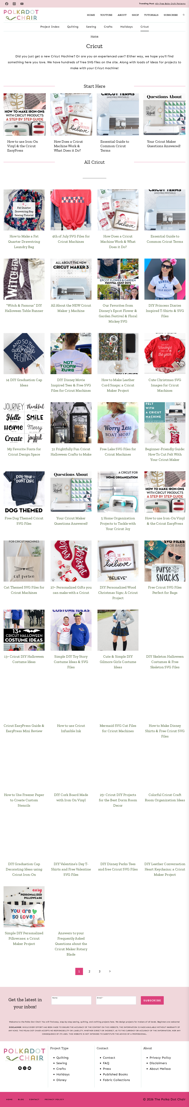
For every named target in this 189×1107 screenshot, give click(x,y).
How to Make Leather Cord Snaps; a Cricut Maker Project (118, 385)
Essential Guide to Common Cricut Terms (114, 145)
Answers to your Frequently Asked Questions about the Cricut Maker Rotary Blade (71, 943)
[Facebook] (7, 4)
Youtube (106, 15)
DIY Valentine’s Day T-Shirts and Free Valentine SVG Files (71, 869)
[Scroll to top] (181, 1095)
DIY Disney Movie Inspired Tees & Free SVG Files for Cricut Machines (71, 385)
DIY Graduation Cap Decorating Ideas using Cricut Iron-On (24, 869)
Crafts (108, 26)
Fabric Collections (116, 1080)
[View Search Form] (183, 15)
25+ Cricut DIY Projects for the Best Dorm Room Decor (118, 800)
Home (91, 15)
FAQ (106, 1063)
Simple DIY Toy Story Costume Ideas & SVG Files (71, 661)
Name (55, 998)
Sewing (91, 26)
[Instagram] (14, 4)
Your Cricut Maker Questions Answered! (164, 143)
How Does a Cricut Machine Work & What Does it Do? (68, 145)
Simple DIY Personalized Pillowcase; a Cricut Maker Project (24, 938)
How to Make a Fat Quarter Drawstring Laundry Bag (24, 241)
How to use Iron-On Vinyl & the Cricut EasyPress (22, 145)
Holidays (126, 26)
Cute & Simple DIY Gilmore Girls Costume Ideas (118, 661)
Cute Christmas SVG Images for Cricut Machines (165, 385)
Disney (61, 1080)
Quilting (72, 26)
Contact (109, 1058)
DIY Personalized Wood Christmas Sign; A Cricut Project (118, 592)
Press (107, 1069)
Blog (21, 1099)
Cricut (145, 26)
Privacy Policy (160, 1058)
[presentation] (25, 114)
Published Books (115, 1074)
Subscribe (171, 15)
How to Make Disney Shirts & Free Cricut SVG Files (165, 730)
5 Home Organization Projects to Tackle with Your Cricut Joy (118, 523)
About (122, 15)
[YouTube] (22, 4)
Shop (135, 15)
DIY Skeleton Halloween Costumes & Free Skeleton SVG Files (165, 661)
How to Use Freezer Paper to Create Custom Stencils (24, 800)
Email (100, 998)
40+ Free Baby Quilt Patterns (170, 3)
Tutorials (151, 15)
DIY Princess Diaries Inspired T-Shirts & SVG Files (165, 310)
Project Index (49, 26)
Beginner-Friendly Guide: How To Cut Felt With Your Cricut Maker (165, 454)
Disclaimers (158, 1063)
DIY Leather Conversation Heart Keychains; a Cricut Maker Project (164, 869)
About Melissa (160, 1069)
